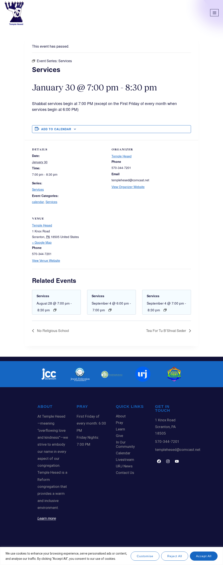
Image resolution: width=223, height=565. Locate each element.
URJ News (124, 466)
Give (119, 435)
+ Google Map (42, 242)
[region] (111, 556)
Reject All (174, 556)
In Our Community (125, 444)
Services (38, 189)
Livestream (125, 459)
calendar (38, 202)
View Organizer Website (128, 187)
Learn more (46, 518)
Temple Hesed (122, 156)
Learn (120, 429)
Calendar (123, 453)
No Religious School (52, 330)
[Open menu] (214, 12)
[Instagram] (168, 461)
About (121, 416)
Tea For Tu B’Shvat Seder (166, 330)
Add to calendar (56, 129)
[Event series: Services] (54, 310)
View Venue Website (46, 260)
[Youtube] (177, 461)
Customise (145, 556)
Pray (119, 422)
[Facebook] (159, 461)
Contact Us (125, 472)
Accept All (203, 556)
